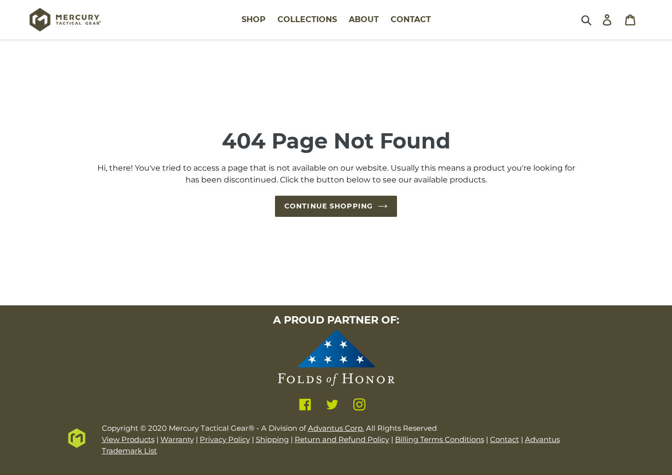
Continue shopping (328, 206)
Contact (504, 439)
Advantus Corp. (336, 428)
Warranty (177, 439)
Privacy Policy (225, 439)
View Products (128, 439)
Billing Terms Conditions (439, 439)
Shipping (272, 439)
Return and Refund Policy (342, 439)
